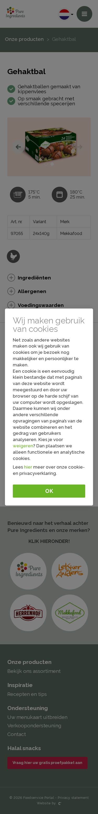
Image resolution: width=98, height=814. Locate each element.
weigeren (23, 445)
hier (28, 467)
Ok (49, 491)
